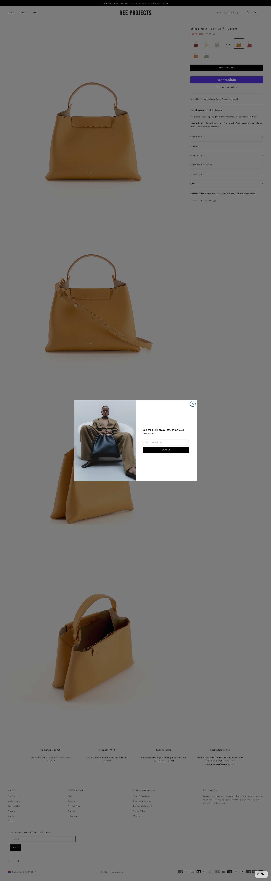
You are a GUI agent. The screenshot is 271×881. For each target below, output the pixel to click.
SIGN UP (166, 449)
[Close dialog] (192, 404)
